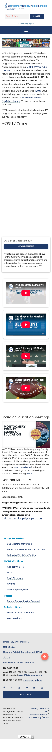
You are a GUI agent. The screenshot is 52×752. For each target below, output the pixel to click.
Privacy (34, 709)
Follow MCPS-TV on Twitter (21, 555)
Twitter (38, 91)
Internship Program (17, 590)
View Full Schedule (26, 246)
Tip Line (6, 658)
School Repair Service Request (23, 601)
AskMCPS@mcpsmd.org (30, 675)
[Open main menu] (26, 30)
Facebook (4, 687)
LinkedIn (34, 687)
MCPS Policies (10, 647)
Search (37, 16)
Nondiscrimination (38, 715)
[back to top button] (45, 656)
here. (29, 474)
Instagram (19, 687)
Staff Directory (15, 578)
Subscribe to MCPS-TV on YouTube (26, 550)
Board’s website (22, 468)
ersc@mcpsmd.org (32, 680)
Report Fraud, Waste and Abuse (18, 663)
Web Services (14, 618)
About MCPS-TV (15, 567)
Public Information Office (20, 613)
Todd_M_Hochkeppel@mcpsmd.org (22, 518)
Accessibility (35, 718)
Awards (11, 584)
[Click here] (26, 434)
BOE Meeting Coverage (19, 544)
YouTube (26, 687)
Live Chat (28, 694)
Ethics (46, 718)
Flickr (42, 687)
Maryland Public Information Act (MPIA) (22, 652)
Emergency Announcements (17, 642)
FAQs (10, 573)
